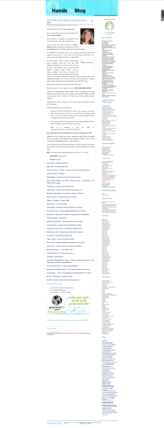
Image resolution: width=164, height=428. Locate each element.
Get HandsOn (73, 24)
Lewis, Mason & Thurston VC (109, 120)
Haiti (103, 364)
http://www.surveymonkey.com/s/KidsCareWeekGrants (66, 129)
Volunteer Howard (106, 136)
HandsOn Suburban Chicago (109, 116)
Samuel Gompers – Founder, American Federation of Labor (64, 225)
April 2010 (104, 267)
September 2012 (106, 228)
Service (85, 24)
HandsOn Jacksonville (108, 112)
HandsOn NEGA (106, 113)
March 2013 (105, 220)
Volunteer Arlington (107, 129)
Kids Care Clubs (106, 152)
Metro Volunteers (106, 121)
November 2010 (106, 257)
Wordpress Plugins (87, 423)
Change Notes (105, 280)
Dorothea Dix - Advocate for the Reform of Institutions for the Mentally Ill (68, 214)
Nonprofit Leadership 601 (108, 176)
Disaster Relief (106, 283)
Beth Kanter (105, 167)
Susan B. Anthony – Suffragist (56, 173)
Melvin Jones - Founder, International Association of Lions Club (65, 242)
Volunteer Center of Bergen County (109, 131)
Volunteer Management (108, 324)
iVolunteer (104, 173)
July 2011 (104, 247)
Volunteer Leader (106, 323)
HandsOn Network (111, 19)
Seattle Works (105, 124)
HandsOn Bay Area (107, 107)
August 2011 (105, 245)
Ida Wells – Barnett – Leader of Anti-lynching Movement (63, 280)
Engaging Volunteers (107, 172)
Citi (59, 49)
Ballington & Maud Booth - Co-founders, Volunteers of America (65, 193)
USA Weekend (53, 49)
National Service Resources (109, 175)
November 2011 (106, 241)
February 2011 (105, 253)
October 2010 (105, 259)
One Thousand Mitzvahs (108, 177)
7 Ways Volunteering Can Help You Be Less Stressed (109, 211)
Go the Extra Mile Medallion (58, 290)
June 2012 (104, 232)
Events (103, 291)
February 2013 (106, 222)
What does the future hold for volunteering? (109, 207)
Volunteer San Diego (107, 139)
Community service (108, 350)
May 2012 (104, 233)
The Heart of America (55, 332)
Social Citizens (106, 180)
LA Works (104, 119)
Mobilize (81, 24)
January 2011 (105, 255)
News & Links (105, 309)
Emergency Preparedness (108, 287)
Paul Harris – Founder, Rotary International (59, 235)
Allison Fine (105, 164)
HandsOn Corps (106, 149)
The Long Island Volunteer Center (109, 126)
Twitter (107, 398)
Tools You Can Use (107, 319)
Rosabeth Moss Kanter (108, 179)
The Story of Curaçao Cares (109, 209)
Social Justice (105, 313)
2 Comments (75, 25)
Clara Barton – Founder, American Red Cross (60, 186)
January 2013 (105, 223)
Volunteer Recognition (107, 328)
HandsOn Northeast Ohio (108, 115)
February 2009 (106, 272)
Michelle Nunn (105, 304)
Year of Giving (105, 195)
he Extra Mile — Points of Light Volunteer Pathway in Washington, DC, (73, 55)
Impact (103, 299)
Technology (105, 317)
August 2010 (105, 261)
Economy (104, 284)
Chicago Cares (106, 105)
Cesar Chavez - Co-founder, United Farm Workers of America (64, 207)
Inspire (78, 24)
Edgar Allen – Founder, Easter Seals (57, 166)
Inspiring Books (72, 14)
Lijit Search (105, 415)
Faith (103, 292)
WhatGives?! (105, 185)
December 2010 (106, 256)
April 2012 (104, 235)
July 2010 (104, 263)
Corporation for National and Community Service (109, 354)
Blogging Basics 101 (107, 168)
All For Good (105, 163)
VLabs (103, 181)
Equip (69, 24)
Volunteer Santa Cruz (107, 140)
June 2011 (104, 248)
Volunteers (110, 412)
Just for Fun (105, 301)
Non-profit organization (106, 379)
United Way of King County (109, 128)
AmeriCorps (107, 343)
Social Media (105, 315)
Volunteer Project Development (55, 25)
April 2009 (104, 271)
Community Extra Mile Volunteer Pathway (62, 288)
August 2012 (105, 229)
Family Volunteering (107, 293)
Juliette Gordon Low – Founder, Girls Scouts (60, 253)
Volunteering (64, 25)
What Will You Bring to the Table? (108, 202)
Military (104, 305)
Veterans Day (110, 400)
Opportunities (106, 382)
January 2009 (105, 273)
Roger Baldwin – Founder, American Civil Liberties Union (64, 177)
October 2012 (105, 227)
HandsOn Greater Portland (109, 109)
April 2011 (104, 251)
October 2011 (105, 243)
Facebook (109, 359)
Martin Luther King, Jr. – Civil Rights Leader (60, 249)
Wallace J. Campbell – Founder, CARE (58, 200)
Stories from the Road (107, 316)
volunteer (107, 402)
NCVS (103, 193)
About (48, 14)
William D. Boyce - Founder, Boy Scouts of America (62, 197)
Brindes (94, 422)
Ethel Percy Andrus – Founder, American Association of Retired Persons (68, 170)
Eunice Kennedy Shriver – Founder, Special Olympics (62, 266)
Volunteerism (69, 25)
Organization (106, 384)
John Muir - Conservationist (55, 256)
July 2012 (104, 231)
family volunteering (107, 360)
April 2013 (104, 219)
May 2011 (104, 249)
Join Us (65, 14)
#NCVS (104, 341)
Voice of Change (106, 321)
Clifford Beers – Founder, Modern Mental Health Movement (64, 190)
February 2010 (106, 269)
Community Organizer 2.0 (108, 171)
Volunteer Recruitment (107, 329)
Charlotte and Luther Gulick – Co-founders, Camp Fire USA (64, 228)
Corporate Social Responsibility (106, 352)
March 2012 (105, 236)
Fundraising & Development (109, 295)
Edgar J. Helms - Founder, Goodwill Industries (60, 239)
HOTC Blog (105, 117)
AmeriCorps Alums (107, 147)
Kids (103, 303)
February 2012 (106, 237)
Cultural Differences (107, 281)
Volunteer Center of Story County (108, 134)
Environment (105, 288)
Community (106, 348)
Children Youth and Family (109, 345)
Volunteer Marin (106, 137)
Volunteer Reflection (107, 331)
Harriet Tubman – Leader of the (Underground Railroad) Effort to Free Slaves (69, 273)
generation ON (106, 148)
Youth (115, 412)
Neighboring (105, 308)
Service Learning (106, 312)
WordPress (72, 422)
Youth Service (105, 414)
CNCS (103, 169)
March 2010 (105, 268)
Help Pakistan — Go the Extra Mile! (60, 292)
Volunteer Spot (106, 183)
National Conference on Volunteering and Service (108, 373)
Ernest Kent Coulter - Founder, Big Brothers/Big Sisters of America (66, 211)
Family (114, 359)
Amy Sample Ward (107, 165)
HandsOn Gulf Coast (107, 111)
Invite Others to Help (107, 79)
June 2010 (104, 264)
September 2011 (106, 244)
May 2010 (104, 265)
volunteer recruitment (107, 411)
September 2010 (106, 260)
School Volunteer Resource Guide (109, 93)
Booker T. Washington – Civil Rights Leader (60, 276)
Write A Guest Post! (57, 14)
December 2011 (106, 240)
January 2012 (105, 239)
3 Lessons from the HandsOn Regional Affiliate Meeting (109, 205)
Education (65, 24)
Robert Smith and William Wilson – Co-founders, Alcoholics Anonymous (68, 269)
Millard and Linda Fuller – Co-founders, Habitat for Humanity (64, 221)
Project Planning (112, 390)
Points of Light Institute (108, 155)
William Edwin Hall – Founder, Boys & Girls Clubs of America (65, 232)
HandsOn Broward (107, 108)
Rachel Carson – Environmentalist (57, 204)
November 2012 (106, 225)
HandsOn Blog (54, 423)
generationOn (105, 296)
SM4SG (104, 394)
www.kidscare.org (75, 115)
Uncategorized (106, 320)
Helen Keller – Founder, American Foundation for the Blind (64, 246)
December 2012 (106, 224)
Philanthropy (108, 386)
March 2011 (105, 252)
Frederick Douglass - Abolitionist (56, 218)
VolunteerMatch (106, 184)
